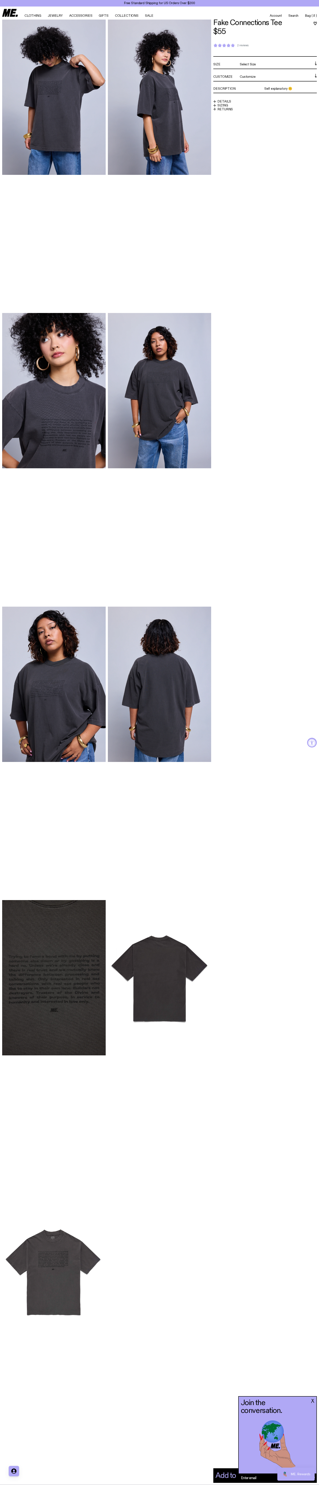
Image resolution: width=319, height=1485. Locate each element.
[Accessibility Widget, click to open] (312, 742)
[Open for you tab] (14, 1471)
